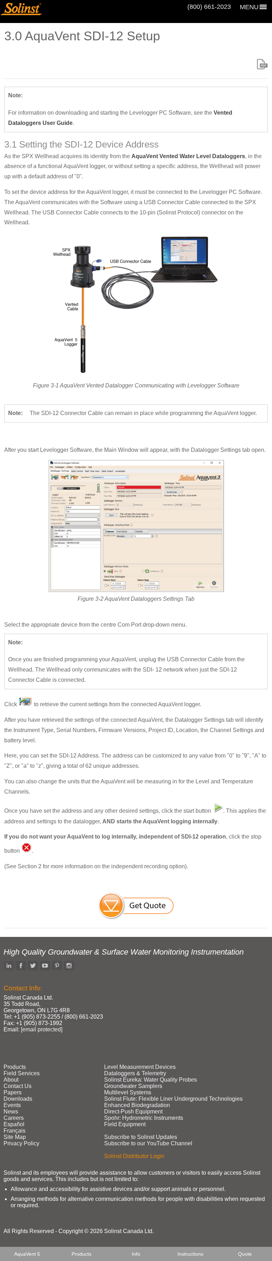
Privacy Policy (21, 1143)
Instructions (190, 1254)
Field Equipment (125, 1124)
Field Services (22, 1073)
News (11, 1112)
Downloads (18, 1099)
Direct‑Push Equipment (133, 1112)
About (11, 1080)
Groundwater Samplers (133, 1086)
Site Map (15, 1137)
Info (136, 1254)
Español (14, 1124)
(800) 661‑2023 (209, 6)
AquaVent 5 (27, 1254)
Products (81, 1254)
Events (12, 1105)
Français (15, 1131)
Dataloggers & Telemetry (135, 1073)
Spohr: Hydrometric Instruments (143, 1118)
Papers (13, 1092)
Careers (14, 1118)
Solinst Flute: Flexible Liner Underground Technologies (173, 1099)
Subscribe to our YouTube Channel (148, 1143)
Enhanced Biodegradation (137, 1105)
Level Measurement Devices (140, 1067)
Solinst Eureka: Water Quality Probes (150, 1080)
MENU (249, 7)
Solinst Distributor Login (134, 1156)
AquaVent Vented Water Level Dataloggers (188, 156)
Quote (245, 1254)
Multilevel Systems (127, 1092)
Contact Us (18, 1086)
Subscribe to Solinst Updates (140, 1137)
